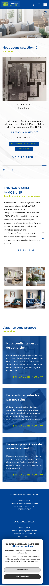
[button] (4, 170)
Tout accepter (22, 577)
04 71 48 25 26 (24, 528)
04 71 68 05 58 (24, 500)
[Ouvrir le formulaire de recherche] (39, 4)
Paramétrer (22, 570)
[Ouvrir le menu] (45, 4)
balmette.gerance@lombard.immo (24, 531)
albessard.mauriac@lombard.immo (24, 503)
